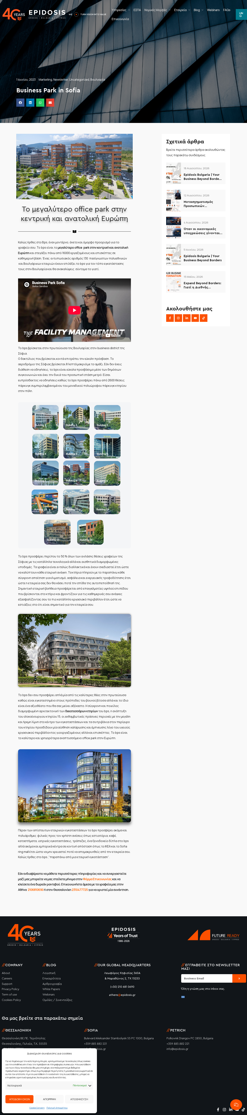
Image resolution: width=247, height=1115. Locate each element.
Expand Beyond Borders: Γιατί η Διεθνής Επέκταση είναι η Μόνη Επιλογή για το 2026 (202, 286)
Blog (192, 10)
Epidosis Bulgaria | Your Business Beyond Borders (203, 258)
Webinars (209, 10)
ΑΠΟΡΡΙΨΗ (49, 1099)
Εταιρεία (176, 10)
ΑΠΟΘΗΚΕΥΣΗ (79, 1099)
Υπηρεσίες (114, 10)
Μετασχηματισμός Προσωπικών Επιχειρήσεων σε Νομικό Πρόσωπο (198, 204)
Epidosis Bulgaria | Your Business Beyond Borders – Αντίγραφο (203, 177)
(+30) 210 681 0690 (122, 986)
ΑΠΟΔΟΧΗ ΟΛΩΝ (19, 1099)
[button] (20, 103)
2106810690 (36, 890)
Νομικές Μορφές (151, 10)
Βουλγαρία (97, 80)
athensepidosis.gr (122, 995)
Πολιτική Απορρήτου (57, 1107)
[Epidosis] (34, 14)
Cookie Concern (37, 1107)
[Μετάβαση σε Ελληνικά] (183, 996)
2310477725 (80, 890)
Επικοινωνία (115, 19)
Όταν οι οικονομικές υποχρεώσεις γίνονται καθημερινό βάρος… (202, 231)
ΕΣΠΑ (132, 10)
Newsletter (60, 80)
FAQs (222, 10)
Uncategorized (79, 80)
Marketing (45, 80)
